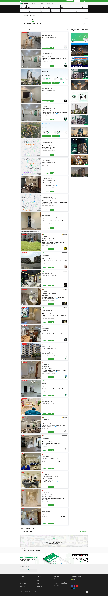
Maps (51, 1)
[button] (23, 7)
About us (22, 578)
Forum (38, 581)
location (42, 6)
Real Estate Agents (40, 585)
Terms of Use (22, 586)
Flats (33, 20)
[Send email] (43, 48)
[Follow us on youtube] (77, 586)
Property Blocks (33, 1)
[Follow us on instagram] (74, 586)
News (38, 580)
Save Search (85, 15)
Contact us (22, 580)
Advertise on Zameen (24, 585)
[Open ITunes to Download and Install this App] (76, 556)
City (28, 6)
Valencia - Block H (74, 26)
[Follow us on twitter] (72, 589)
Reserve (47, 82)
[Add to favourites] (40, 48)
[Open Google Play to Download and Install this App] (84, 556)
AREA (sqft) (76, 6)
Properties (24, 1)
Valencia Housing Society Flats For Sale (79, 20)
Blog (47, 1)
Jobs (21, 581)
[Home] (21, 1)
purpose (22, 6)
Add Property (39, 586)
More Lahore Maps (83, 531)
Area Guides (41, 1)
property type (63, 6)
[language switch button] (82, 1)
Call (53, 47)
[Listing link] (44, 40)
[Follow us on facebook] (72, 586)
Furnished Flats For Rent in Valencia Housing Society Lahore (30, 550)
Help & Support (23, 583)
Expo (38, 583)
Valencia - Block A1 (26, 26)
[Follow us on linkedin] (74, 589)
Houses (29, 20)
